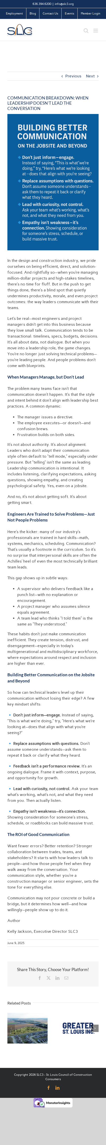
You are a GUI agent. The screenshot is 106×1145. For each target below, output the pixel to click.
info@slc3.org (64, 4)
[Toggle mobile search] (86, 30)
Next (90, 76)
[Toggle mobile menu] (96, 30)
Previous (73, 76)
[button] (11, 1028)
